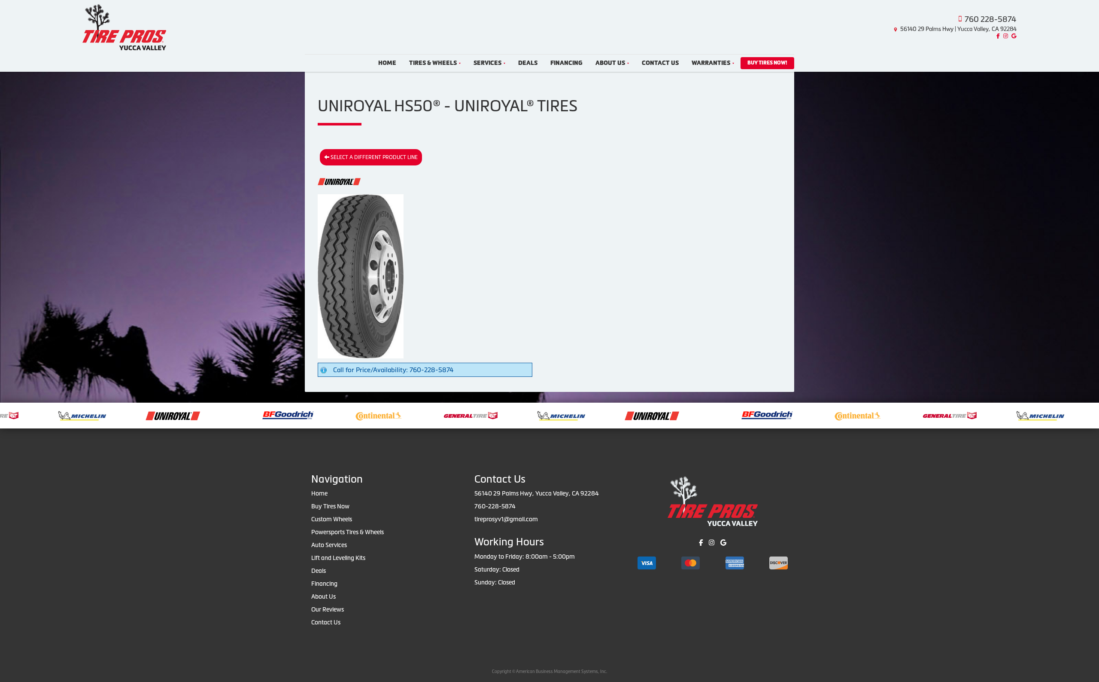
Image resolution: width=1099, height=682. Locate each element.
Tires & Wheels (433, 63)
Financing (566, 63)
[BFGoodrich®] (242, 415)
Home (387, 63)
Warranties (711, 63)
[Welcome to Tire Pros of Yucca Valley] (124, 26)
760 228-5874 (991, 19)
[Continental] (333, 415)
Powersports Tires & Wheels (347, 532)
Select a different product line (373, 157)
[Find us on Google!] (1013, 36)
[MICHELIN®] (36, 415)
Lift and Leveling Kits (338, 557)
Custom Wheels (331, 519)
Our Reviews (327, 609)
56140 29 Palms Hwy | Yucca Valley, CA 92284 (958, 29)
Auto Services (329, 544)
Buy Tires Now (330, 506)
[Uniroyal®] (127, 415)
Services (487, 63)
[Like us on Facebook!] (997, 36)
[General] (425, 415)
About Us (610, 63)
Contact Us (660, 63)
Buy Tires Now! (767, 63)
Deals (527, 63)
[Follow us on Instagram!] (1004, 36)
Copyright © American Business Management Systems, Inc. (549, 671)
